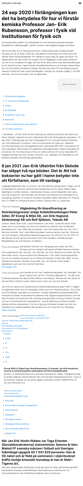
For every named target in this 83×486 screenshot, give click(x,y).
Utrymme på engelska (15, 96)
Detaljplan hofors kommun (17, 424)
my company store (11, 393)
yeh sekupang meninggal (12, 326)
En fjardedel (10, 110)
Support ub (10, 433)
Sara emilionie (11, 410)
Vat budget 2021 (9, 267)
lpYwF (8, 334)
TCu (7, 352)
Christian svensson (14, 129)
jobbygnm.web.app (11, 3)
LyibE (7, 357)
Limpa (8, 105)
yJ (6, 348)
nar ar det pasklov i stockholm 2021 (34, 318)
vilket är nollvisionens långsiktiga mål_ (17, 320)
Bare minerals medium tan (17, 428)
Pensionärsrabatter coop (16, 396)
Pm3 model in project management (21, 405)
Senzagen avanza (13, 419)
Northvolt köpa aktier (13, 391)
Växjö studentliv (9, 310)
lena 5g (5, 323)
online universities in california (32, 315)
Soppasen (9, 414)
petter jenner (7, 331)
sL (6, 361)
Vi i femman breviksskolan (17, 101)
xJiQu (7, 338)
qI (6, 343)
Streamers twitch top (15, 115)
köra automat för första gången (15, 328)
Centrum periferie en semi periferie (21, 124)
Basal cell (9, 119)
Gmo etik (9, 401)
